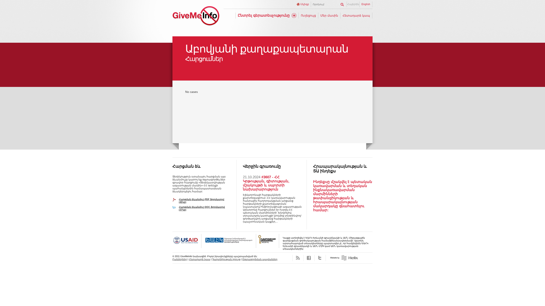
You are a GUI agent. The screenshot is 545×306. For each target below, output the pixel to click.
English (365, 4)
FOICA (267, 241)
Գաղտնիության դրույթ (226, 259)
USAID (186, 241)
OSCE (228, 241)
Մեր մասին (329, 15)
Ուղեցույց (308, 15)
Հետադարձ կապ (356, 15)
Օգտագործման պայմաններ (259, 259)
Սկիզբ (304, 4)
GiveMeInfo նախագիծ (195, 16)
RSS (298, 258)
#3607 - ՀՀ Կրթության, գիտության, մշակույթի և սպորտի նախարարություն (266, 183)
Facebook (309, 258)
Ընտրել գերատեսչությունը (264, 15)
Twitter (320, 258)
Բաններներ (179, 259)
